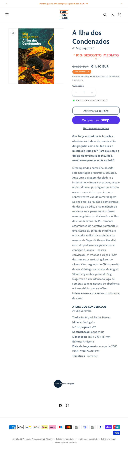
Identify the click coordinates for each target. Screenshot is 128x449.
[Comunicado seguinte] (121, 3)
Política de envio (108, 439)
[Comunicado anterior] (6, 3)
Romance (92, 356)
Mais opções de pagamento (96, 128)
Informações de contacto (66, 442)
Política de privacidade (88, 439)
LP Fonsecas (25, 439)
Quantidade (78, 85)
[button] (7, 14)
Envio (93, 76)
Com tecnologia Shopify (42, 439)
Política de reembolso (65, 439)
